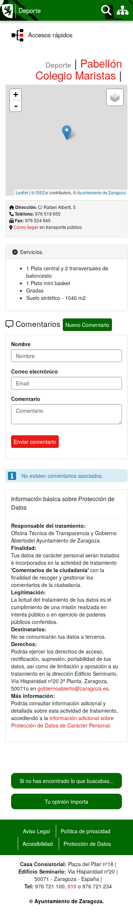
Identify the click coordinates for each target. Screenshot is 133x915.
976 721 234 (97, 886)
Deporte (29, 10)
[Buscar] (106, 10)
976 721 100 (50, 886)
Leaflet (22, 192)
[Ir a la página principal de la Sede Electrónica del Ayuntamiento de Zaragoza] (9, 11)
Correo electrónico (34, 371)
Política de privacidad (85, 831)
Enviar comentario (35, 441)
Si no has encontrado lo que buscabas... (67, 780)
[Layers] (115, 97)
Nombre (21, 344)
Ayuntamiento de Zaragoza (101, 192)
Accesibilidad (38, 843)
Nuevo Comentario (87, 324)
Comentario (25, 398)
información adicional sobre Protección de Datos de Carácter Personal (62, 721)
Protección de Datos (87, 843)
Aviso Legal (36, 831)
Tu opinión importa (66, 801)
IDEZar (41, 192)
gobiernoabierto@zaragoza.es (73, 688)
